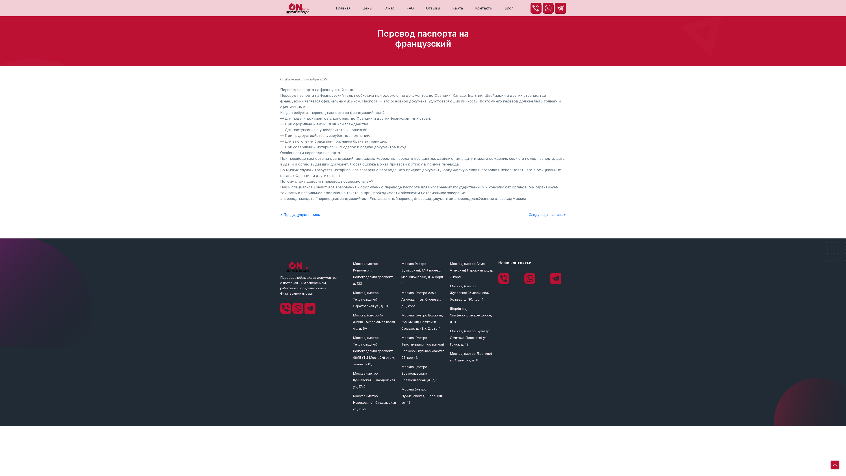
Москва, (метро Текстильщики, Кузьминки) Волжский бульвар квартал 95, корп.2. (422, 348)
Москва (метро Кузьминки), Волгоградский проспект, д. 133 (373, 274)
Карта (457, 8)
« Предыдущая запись (300, 214)
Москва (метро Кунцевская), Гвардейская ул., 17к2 (374, 380)
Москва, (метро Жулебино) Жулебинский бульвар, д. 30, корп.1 (470, 292)
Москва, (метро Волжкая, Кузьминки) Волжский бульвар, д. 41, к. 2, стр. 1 (422, 322)
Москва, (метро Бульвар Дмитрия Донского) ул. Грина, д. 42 (469, 337)
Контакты (483, 8)
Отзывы (433, 8)
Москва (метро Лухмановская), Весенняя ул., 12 (422, 396)
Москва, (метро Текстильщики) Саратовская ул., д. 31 (370, 299)
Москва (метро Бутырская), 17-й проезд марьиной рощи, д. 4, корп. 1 (422, 274)
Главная (343, 8)
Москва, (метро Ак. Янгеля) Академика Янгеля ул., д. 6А (374, 322)
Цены (367, 8)
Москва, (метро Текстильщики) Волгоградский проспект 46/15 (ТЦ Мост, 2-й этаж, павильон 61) (374, 351)
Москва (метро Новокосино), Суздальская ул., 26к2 (374, 402)
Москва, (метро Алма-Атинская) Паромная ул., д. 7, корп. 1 (471, 270)
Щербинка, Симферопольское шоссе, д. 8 (471, 315)
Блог (509, 8)
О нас (389, 8)
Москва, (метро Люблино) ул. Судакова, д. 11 (471, 356)
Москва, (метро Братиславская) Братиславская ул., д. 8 (419, 373)
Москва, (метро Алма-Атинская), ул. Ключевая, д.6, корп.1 (421, 299)
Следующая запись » (547, 214)
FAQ (410, 8)
